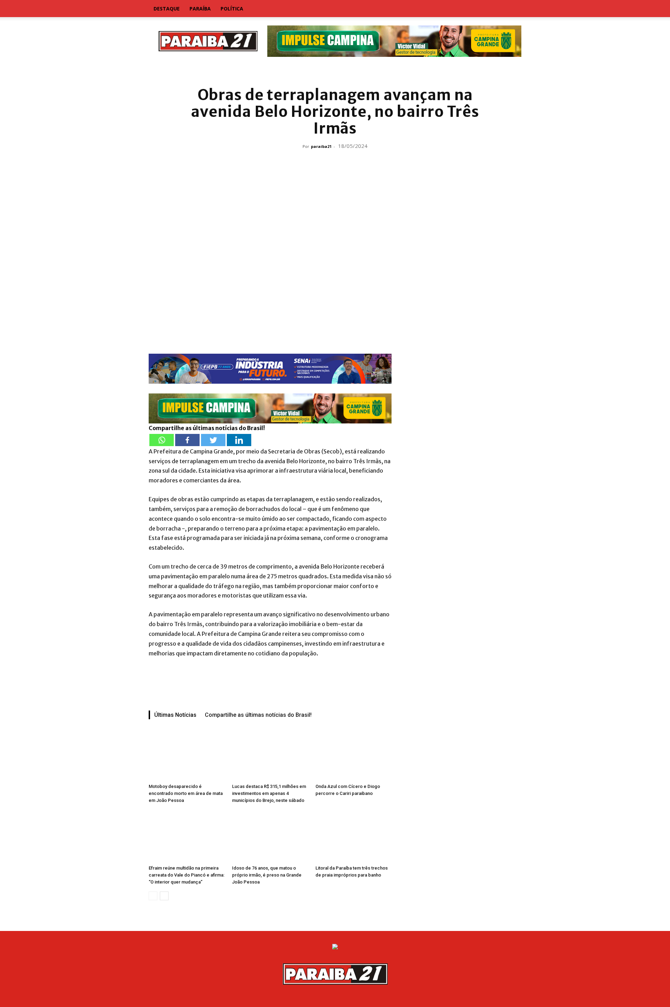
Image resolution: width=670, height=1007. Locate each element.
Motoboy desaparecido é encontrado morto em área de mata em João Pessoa (186, 793)
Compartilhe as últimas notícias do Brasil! (258, 715)
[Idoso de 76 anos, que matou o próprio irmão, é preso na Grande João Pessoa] (270, 836)
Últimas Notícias (175, 715)
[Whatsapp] (161, 440)
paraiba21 (321, 146)
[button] (513, 9)
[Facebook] (187, 440)
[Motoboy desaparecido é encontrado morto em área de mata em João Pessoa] (187, 754)
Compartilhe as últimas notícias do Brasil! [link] (207, 427)
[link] (335, 71)
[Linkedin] (239, 440)
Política (232, 8)
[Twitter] (213, 440)
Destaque (167, 8)
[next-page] (164, 896)
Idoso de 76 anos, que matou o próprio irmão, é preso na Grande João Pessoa (267, 875)
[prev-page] (153, 896)
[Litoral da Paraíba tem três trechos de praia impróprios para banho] (353, 836)
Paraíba (200, 8)
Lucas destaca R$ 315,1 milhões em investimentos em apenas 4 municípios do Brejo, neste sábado (269, 793)
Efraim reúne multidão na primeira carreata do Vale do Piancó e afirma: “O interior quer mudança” (186, 875)
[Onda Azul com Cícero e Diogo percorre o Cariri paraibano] (353, 754)
